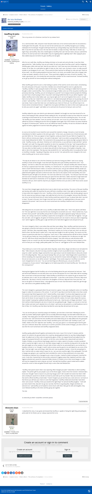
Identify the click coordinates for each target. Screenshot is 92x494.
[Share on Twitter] (2, 473)
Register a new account (24, 456)
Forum (43, 6)
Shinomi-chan (11, 408)
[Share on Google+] (8, 473)
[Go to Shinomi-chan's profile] (12, 419)
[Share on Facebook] (5, 473)
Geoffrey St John (18, 21)
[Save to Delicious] (13, 473)
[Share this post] (87, 34)
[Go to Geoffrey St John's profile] (4, 20)
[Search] (83, 1)
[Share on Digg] (11, 473)
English (5, 1)
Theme (42, 484)
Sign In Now (67, 456)
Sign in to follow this (73, 19)
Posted (27, 34)
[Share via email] (22, 473)
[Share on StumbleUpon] (19, 473)
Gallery (49, 6)
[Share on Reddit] (16, 473)
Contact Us (49, 484)
